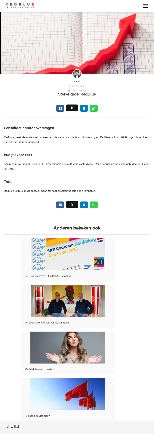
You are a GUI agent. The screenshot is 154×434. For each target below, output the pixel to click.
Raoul (77, 81)
